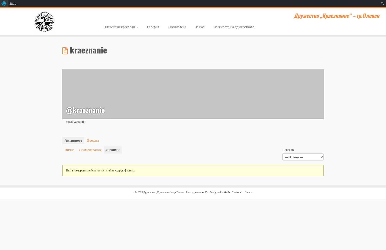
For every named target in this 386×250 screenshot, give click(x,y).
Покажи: (288, 150)
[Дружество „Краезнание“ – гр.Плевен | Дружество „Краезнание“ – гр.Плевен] (44, 22)
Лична (69, 150)
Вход (12, 3)
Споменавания (90, 150)
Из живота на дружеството (233, 27)
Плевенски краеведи (119, 27)
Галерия (153, 27)
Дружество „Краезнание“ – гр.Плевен (163, 192)
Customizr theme (242, 192)
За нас (199, 27)
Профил (93, 140)
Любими (113, 150)
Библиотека (177, 27)
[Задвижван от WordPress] (206, 191)
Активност (73, 140)
